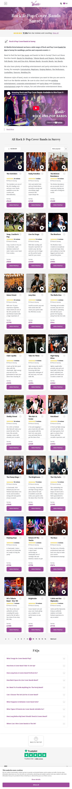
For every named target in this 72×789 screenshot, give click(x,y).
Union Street (11, 295)
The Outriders (12, 174)
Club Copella (11, 356)
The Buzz (53, 538)
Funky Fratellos (34, 174)
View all (56, 33)
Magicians (35, 69)
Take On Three (33, 356)
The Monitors (55, 234)
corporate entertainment (26, 84)
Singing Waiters (45, 69)
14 (45, 639)
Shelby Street (12, 416)
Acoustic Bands (48, 61)
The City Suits (55, 477)
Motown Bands (35, 61)
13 (42, 639)
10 (33, 639)
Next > (52, 639)
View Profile (14, 205)
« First (5, 639)
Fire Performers (58, 69)
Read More (10, 129)
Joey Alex (32, 295)
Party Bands (59, 58)
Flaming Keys (12, 538)
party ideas (44, 84)
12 (39, 639)
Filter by (13, 149)
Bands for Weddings (25, 58)
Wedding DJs (26, 72)
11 (36, 639)
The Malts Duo (56, 295)
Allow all (36, 785)
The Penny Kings (13, 477)
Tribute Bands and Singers (44, 58)
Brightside (32, 598)
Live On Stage (33, 234)
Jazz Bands (58, 61)
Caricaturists (25, 69)
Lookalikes (8, 72)
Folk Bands (8, 61)
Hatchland (54, 416)
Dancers (17, 72)
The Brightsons (34, 477)
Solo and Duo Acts (21, 61)
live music (25, 55)
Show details (36, 779)
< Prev (8, 639)
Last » (55, 639)
